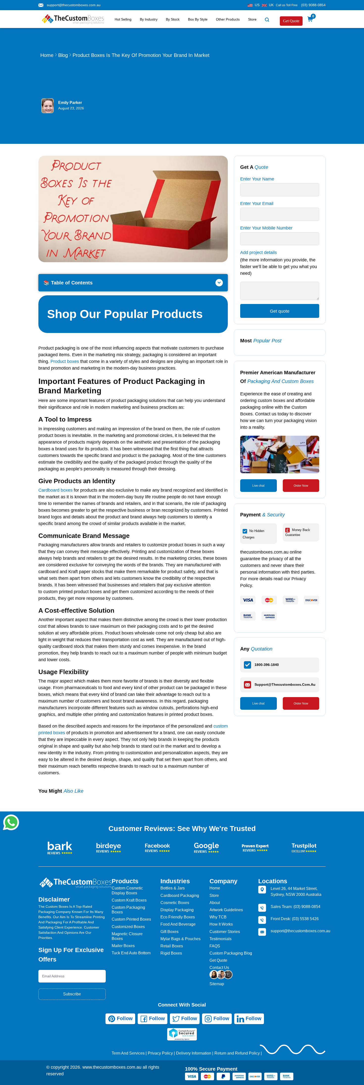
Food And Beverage (178, 924)
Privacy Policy (160, 1053)
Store (252, 19)
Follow (124, 1018)
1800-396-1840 (267, 665)
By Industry (148, 19)
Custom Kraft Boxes (129, 900)
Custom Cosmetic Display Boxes (127, 890)
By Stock (173, 19)
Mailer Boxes (123, 946)
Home (46, 55)
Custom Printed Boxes (131, 919)
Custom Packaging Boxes (128, 909)
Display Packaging (177, 910)
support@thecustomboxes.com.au (74, 5)
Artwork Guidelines (226, 910)
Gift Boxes (169, 932)
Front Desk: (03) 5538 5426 (295, 919)
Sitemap (216, 984)
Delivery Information (193, 1053)
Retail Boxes (171, 946)
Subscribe (72, 994)
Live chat (258, 485)
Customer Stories (224, 932)
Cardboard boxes (56, 490)
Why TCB (218, 917)
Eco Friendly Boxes (177, 917)
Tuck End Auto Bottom (131, 953)
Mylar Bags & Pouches (180, 939)
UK (271, 5)
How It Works (221, 924)
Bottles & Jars (172, 888)
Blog (63, 55)
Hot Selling (123, 19)
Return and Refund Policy (237, 1053)
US (257, 5)
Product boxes (65, 361)
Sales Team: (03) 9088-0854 (295, 907)
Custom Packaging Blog (230, 953)
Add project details (258, 252)
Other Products (228, 19)
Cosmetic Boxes (174, 903)
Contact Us (219, 967)
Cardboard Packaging (179, 895)
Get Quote (291, 21)
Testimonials (220, 939)
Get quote (279, 311)
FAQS (214, 946)
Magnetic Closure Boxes (127, 936)
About (214, 903)
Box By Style (198, 19)
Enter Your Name (257, 179)
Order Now (301, 485)
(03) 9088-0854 (313, 5)
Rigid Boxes (171, 953)
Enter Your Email (256, 203)
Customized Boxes (128, 927)
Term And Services (128, 1053)
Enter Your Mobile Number (266, 228)
